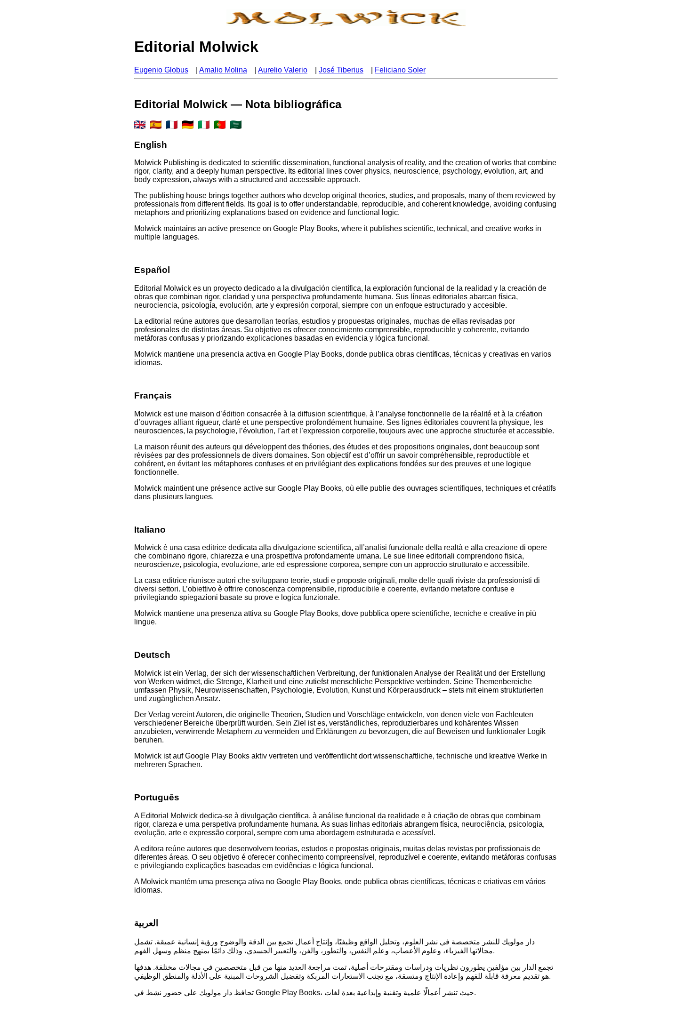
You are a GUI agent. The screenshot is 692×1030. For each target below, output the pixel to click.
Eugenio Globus (161, 70)
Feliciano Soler (400, 70)
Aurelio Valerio (282, 70)
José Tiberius (341, 70)
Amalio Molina (223, 70)
